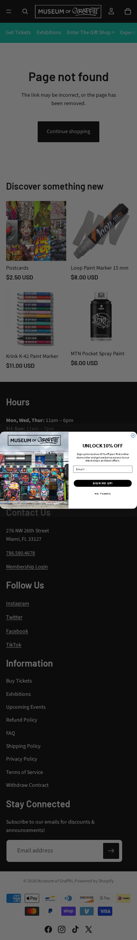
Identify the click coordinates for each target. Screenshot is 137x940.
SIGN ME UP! (103, 483)
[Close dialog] (133, 435)
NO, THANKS (103, 494)
